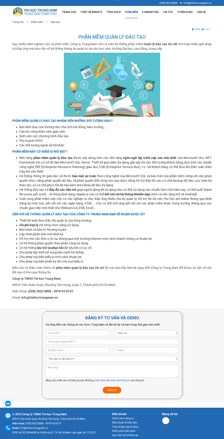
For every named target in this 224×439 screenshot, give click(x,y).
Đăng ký (112, 390)
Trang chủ (69, 12)
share (197, 29)
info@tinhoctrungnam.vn (198, 3)
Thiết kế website (91, 12)
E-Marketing (150, 12)
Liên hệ (201, 12)
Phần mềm (131, 12)
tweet (207, 29)
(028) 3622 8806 (168, 3)
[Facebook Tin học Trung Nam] (165, 420)
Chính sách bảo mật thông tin (114, 380)
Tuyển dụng (185, 12)
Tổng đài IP (113, 12)
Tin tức (168, 12)
